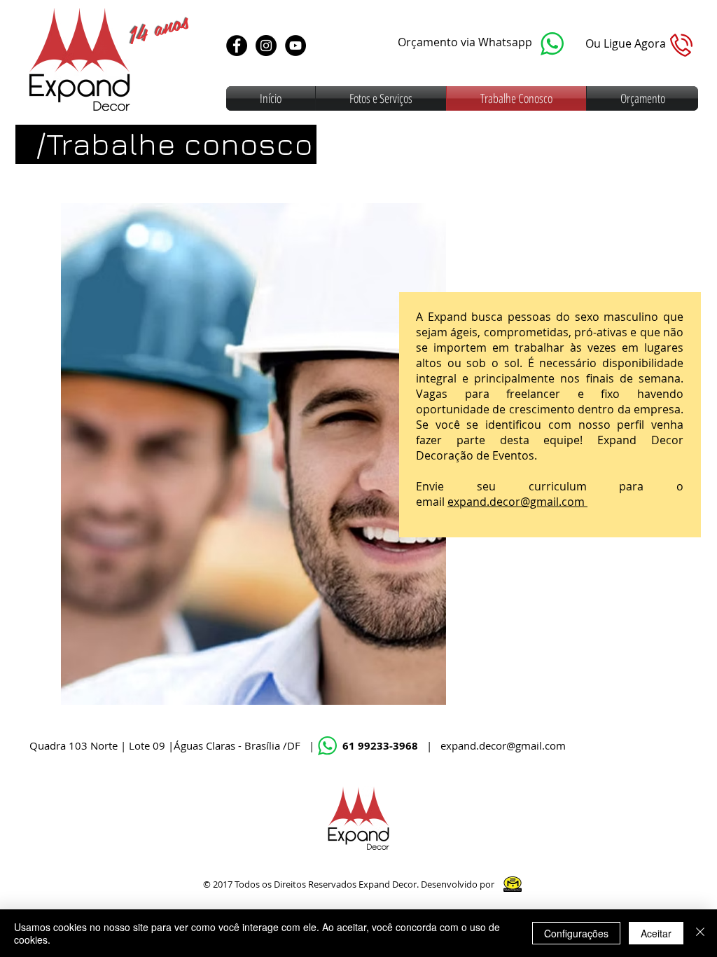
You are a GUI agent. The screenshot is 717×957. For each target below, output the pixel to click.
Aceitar (656, 933)
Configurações (576, 933)
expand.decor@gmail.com (517, 501)
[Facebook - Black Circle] (236, 45)
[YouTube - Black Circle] (295, 45)
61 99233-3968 (381, 745)
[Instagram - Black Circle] (266, 45)
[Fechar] (700, 933)
